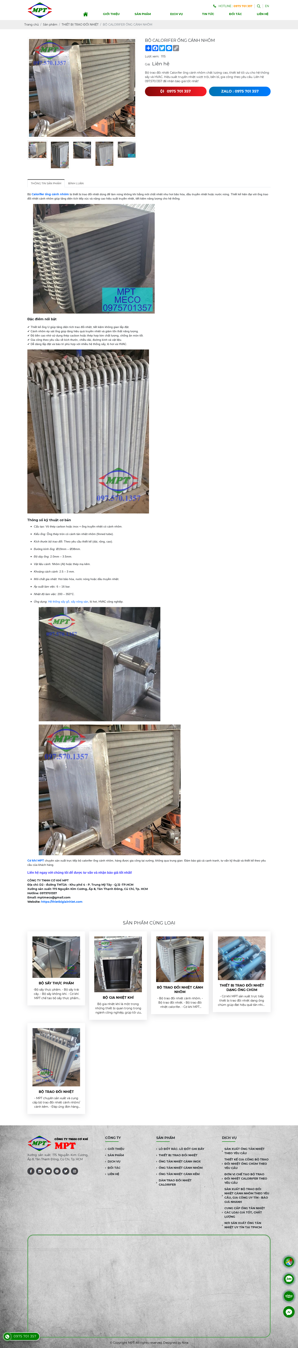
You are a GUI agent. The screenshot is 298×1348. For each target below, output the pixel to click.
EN (267, 6)
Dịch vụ (176, 14)
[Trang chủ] (86, 14)
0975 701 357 (25, 1336)
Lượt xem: (152, 56)
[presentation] (29, 155)
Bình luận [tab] (76, 183)
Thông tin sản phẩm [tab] (46, 183)
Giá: (147, 64)
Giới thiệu (111, 14)
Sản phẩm (143, 14)
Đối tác (235, 14)
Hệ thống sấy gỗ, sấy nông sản (68, 601)
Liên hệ (262, 14)
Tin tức (208, 14)
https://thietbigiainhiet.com (62, 902)
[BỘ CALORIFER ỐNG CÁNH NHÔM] (37, 149)
